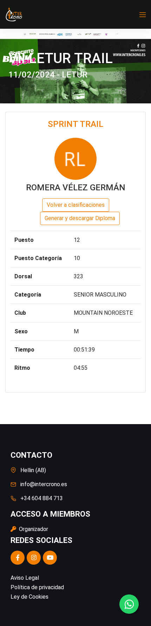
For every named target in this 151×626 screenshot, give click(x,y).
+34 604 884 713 (41, 498)
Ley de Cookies (29, 596)
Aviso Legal (25, 577)
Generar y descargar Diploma (80, 218)
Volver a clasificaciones (76, 205)
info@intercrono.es (43, 484)
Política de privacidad (37, 587)
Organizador (33, 529)
